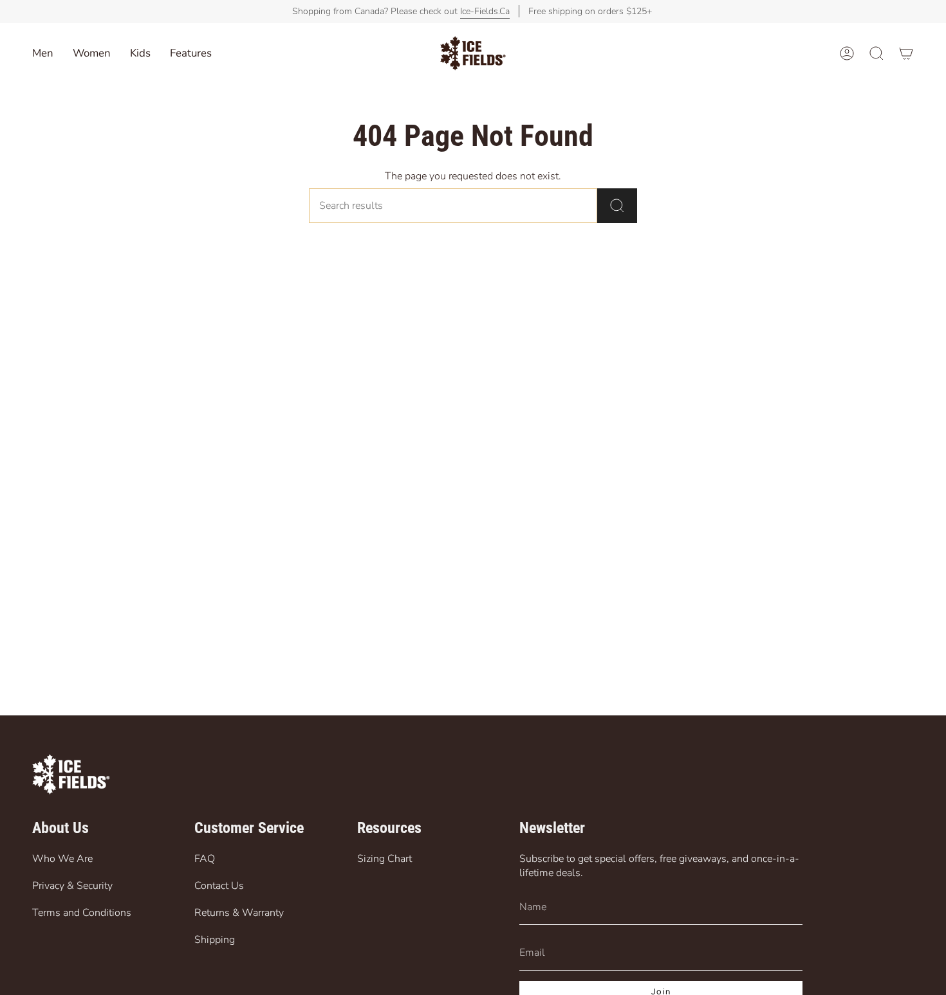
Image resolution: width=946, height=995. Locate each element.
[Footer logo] (70, 774)
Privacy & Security (72, 886)
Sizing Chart (384, 859)
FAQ (204, 859)
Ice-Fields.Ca (485, 11)
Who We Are (62, 859)
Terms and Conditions (81, 913)
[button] (140, 53)
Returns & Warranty (239, 913)
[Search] (617, 205)
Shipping (214, 940)
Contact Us (219, 886)
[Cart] (906, 53)
